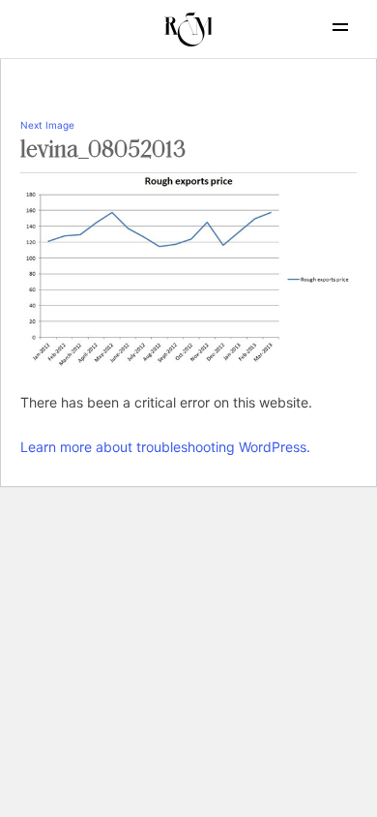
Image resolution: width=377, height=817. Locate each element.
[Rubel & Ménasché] (188, 29)
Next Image (47, 125)
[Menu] (324, 27)
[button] (340, 27)
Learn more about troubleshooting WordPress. (165, 447)
